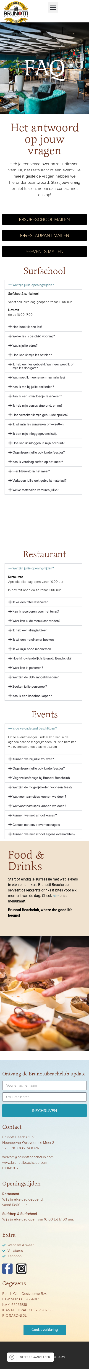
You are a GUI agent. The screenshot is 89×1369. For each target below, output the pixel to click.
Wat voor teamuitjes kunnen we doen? (39, 796)
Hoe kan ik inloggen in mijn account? (39, 443)
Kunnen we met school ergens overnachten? (44, 834)
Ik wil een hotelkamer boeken (33, 639)
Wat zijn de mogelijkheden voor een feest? (42, 787)
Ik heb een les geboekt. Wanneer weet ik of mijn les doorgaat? (43, 366)
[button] (53, 7)
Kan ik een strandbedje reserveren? (37, 396)
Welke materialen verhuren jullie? (36, 490)
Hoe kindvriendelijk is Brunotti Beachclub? (42, 658)
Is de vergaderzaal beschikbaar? (35, 728)
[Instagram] (21, 1269)
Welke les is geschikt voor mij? (34, 336)
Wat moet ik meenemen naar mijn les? (39, 377)
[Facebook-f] (7, 1269)
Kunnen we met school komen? (35, 815)
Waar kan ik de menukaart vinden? (36, 620)
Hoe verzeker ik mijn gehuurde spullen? (40, 415)
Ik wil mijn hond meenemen (32, 649)
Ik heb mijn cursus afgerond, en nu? (38, 405)
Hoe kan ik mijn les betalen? (32, 355)
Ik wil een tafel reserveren (30, 602)
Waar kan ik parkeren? (28, 667)
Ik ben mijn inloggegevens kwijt (35, 433)
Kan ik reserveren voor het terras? (36, 611)
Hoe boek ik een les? (27, 326)
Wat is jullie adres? (25, 345)
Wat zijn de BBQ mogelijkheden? (36, 677)
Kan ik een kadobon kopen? (32, 696)
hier (56, 895)
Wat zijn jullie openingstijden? (33, 285)
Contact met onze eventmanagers (36, 824)
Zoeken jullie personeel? (30, 686)
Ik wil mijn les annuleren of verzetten (38, 424)
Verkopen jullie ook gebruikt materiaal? (40, 480)
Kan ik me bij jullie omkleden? (33, 386)
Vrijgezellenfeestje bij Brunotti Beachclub (41, 777)
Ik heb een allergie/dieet (30, 630)
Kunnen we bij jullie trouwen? (33, 759)
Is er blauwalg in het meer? (31, 471)
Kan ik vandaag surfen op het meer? (38, 461)
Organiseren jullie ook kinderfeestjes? (39, 452)
